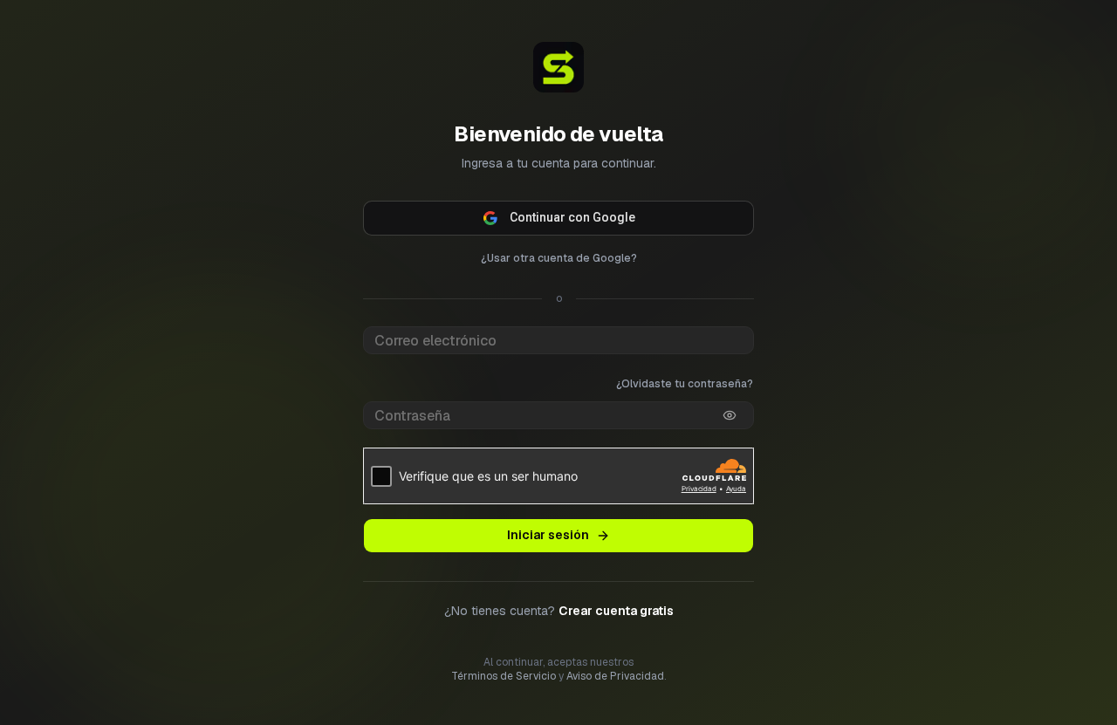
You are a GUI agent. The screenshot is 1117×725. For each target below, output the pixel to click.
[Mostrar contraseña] (730, 415)
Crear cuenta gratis (616, 611)
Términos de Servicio (503, 676)
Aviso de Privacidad (615, 676)
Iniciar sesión (548, 535)
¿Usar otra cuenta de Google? (559, 258)
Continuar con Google (572, 217)
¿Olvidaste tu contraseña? (684, 384)
